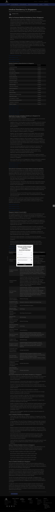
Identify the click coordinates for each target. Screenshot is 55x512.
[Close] (32, 245)
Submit (24, 264)
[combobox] (18, 257)
